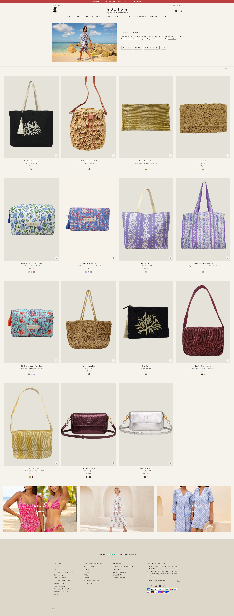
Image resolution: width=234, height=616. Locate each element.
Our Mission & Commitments (63, 572)
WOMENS (108, 16)
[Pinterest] (156, 586)
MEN (129, 16)
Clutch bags (127, 47)
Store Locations (89, 566)
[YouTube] (160, 586)
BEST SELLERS (82, 16)
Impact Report (59, 583)
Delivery (87, 569)
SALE (166, 16)
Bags (163, 47)
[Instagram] (152, 586)
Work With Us (117, 575)
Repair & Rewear (59, 586)
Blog (55, 569)
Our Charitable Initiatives (62, 580)
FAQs (86, 575)
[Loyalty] (176, 11)
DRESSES (96, 16)
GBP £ (54, 609)
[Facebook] (148, 586)
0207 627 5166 (63, 5)
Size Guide (87, 578)
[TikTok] (164, 586)
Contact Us (88, 583)
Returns (86, 572)
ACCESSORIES (140, 16)
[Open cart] (180, 10)
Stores (54, 5)
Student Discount (119, 578)
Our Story (57, 566)
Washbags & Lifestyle (151, 47)
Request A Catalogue (91, 580)
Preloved (57, 594)
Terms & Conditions (119, 572)
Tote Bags (137, 47)
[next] (56, 116)
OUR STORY (155, 16)
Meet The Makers (60, 578)
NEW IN (69, 16)
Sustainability (58, 575)
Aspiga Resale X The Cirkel (63, 589)
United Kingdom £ (173, 5)
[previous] (6, 116)
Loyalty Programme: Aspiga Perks (124, 566)
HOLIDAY (119, 16)
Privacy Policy (117, 569)
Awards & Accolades (61, 592)
